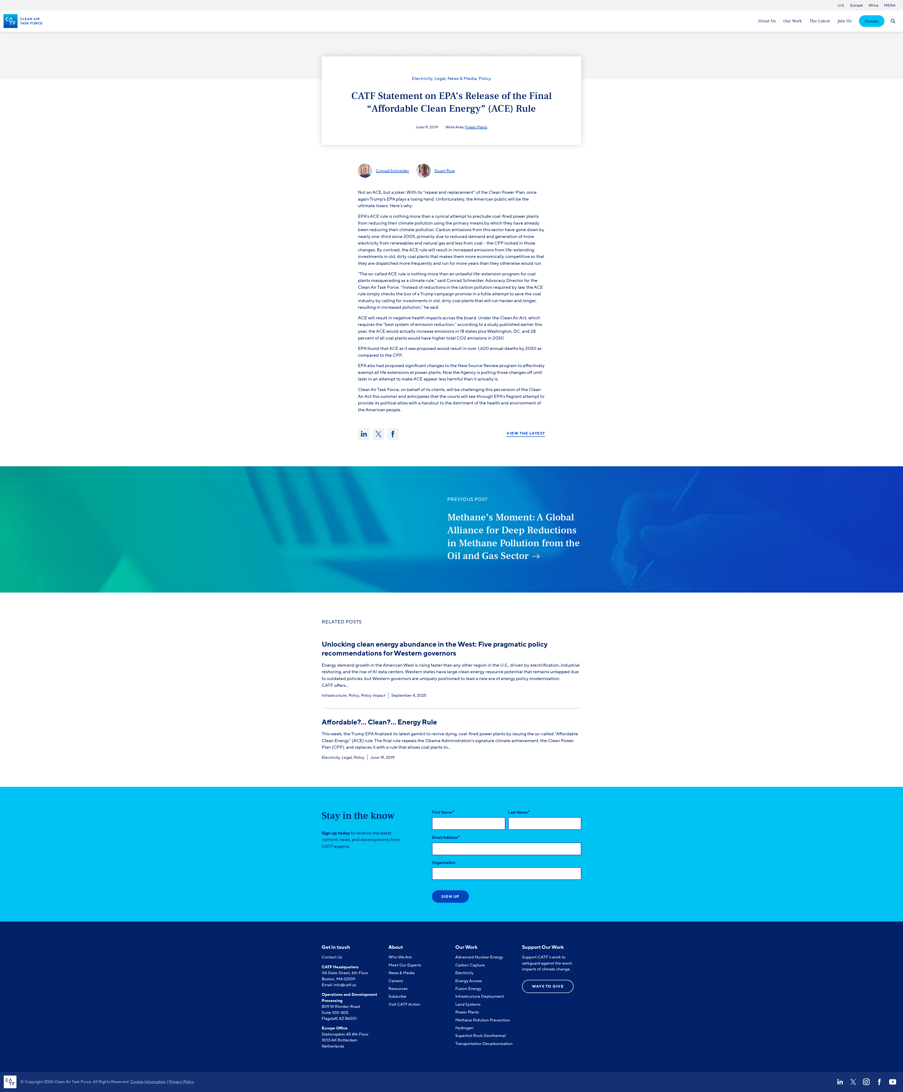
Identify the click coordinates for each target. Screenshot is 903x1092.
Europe (856, 5)
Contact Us (332, 957)
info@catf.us (345, 985)
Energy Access (468, 981)
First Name (443, 812)
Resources (398, 988)
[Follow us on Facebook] (879, 1082)
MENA (889, 5)
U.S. (841, 5)
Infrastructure (334, 695)
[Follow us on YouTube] (892, 1082)
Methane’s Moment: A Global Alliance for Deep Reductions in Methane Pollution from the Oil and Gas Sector (513, 536)
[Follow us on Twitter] (853, 1082)
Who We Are (400, 957)
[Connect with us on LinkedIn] (840, 1082)
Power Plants (476, 127)
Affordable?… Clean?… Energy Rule (379, 722)
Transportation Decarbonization (484, 1043)
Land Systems (467, 1004)
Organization (443, 862)
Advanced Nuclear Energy (479, 957)
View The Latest (526, 433)
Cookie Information (148, 1081)
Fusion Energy (468, 988)
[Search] (893, 21)
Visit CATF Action (404, 1004)
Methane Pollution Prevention (482, 1020)
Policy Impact (373, 695)
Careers (395, 981)
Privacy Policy (181, 1081)
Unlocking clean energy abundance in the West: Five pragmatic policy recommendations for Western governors (434, 649)
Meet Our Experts (404, 965)
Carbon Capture (470, 965)
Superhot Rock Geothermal (480, 1035)
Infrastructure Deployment (479, 996)
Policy (485, 78)
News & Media (462, 78)
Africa (873, 5)
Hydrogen (464, 1028)
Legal (440, 78)
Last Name (519, 812)
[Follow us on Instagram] (866, 1082)
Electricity (422, 78)
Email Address (445, 837)
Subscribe (397, 996)
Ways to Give (548, 986)
